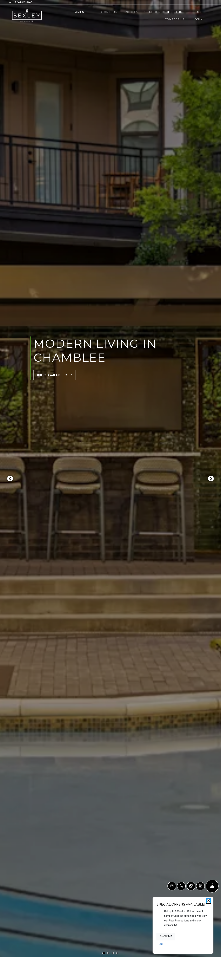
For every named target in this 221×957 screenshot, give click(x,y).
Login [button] (198, 19)
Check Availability (52, 375)
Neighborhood (157, 12)
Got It (162, 944)
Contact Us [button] (175, 19)
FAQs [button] (199, 12)
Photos (131, 12)
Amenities (83, 12)
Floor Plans (109, 12)
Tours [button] (182, 12)
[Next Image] (211, 478)
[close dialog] (208, 901)
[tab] (104, 953)
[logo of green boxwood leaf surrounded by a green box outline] (26, 16)
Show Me (166, 936)
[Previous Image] (10, 478)
